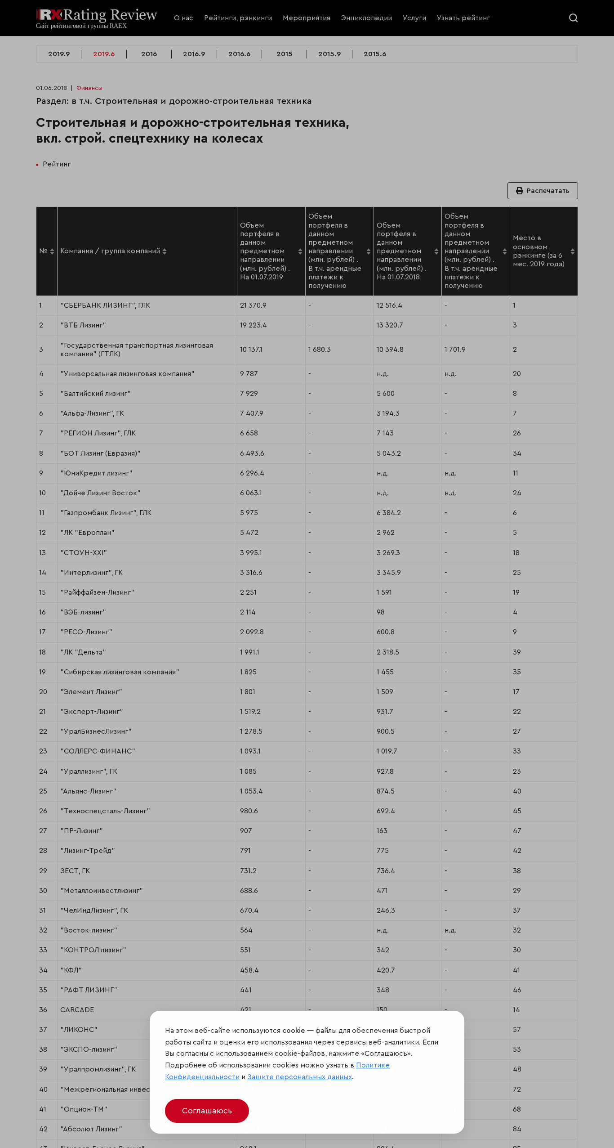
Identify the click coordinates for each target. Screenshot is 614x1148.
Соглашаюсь (207, 1111)
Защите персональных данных (299, 1077)
